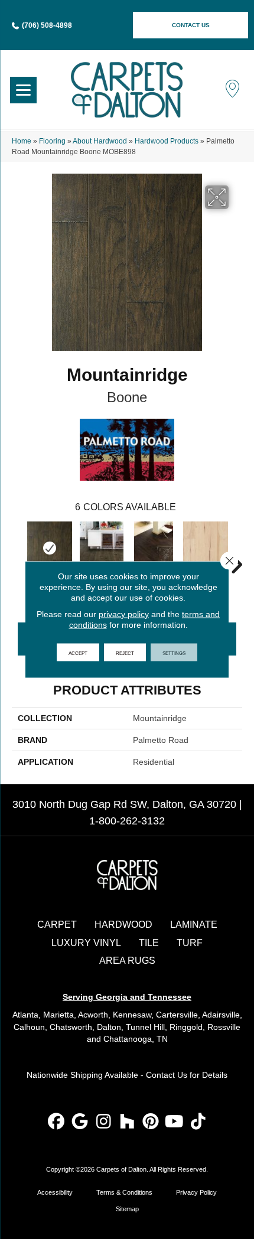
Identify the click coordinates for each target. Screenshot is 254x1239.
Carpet (57, 925)
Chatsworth (71, 1027)
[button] (190, 25)
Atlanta (25, 1014)
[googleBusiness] (80, 1122)
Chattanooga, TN (135, 1039)
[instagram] (103, 1122)
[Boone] (50, 548)
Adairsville (221, 1014)
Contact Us (166, 1075)
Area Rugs (127, 961)
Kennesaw (132, 1014)
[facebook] (56, 1122)
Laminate (193, 925)
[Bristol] (154, 548)
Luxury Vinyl (86, 943)
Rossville (223, 1027)
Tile (149, 943)
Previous (18, 547)
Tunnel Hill (145, 1027)
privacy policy (124, 614)
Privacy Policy (196, 1192)
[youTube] (174, 1122)
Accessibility (55, 1192)
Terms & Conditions (124, 1192)
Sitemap (127, 1208)
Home (21, 141)
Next (236, 547)
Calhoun (29, 1027)
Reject (125, 652)
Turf (190, 943)
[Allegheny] (206, 548)
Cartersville (177, 1014)
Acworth (93, 1014)
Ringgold (186, 1027)
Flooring (52, 141)
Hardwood (123, 925)
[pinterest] (151, 1122)
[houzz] (127, 1122)
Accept (78, 652)
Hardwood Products (166, 141)
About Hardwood (100, 141)
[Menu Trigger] (23, 90)
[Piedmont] (102, 548)
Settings (173, 652)
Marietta (58, 1014)
